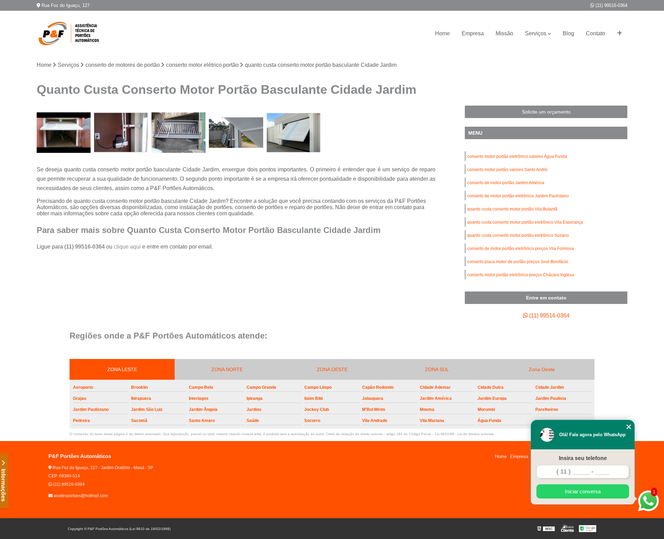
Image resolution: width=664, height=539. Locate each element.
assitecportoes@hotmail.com (80, 495)
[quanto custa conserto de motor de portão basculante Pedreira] (178, 133)
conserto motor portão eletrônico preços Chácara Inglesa (520, 274)
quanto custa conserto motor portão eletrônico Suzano (518, 235)
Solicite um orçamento (546, 112)
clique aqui (127, 247)
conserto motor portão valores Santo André (507, 169)
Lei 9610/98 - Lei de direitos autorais (464, 434)
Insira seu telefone (583, 458)
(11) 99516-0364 (610, 5)
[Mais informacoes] (619, 34)
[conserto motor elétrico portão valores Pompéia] (294, 133)
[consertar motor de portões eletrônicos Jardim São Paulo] (236, 133)
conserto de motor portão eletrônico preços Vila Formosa (520, 248)
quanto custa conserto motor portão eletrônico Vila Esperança (525, 222)
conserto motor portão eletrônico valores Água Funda (517, 156)
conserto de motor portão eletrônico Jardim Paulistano (518, 196)
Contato (595, 33)
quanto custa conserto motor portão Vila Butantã (512, 209)
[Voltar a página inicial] (71, 33)
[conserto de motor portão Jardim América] (64, 133)
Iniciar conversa (583, 491)
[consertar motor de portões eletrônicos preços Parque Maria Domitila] (121, 133)
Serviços (535, 33)
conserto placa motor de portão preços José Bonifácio (517, 261)
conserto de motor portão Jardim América (505, 182)
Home (442, 33)
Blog (568, 33)
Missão (504, 33)
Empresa (473, 33)
